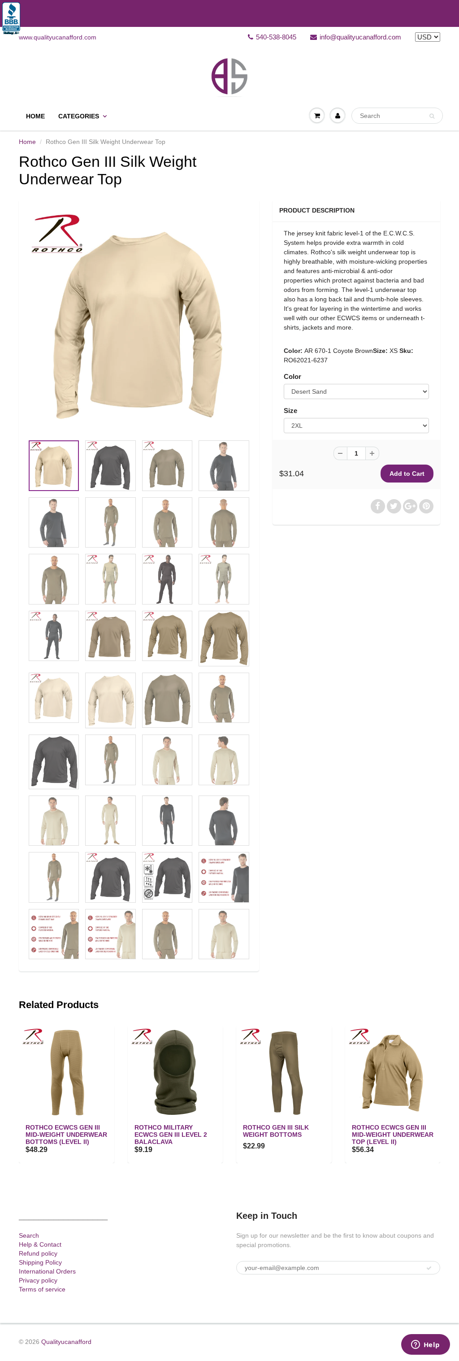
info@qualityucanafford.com (360, 37)
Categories (78, 116)
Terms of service (42, 1289)
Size (290, 410)
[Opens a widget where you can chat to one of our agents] (425, 1345)
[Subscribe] (429, 1268)
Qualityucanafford (66, 1341)
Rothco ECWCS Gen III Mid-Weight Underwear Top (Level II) (392, 1134)
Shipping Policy (40, 1262)
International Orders (47, 1271)
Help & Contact (40, 1244)
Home (35, 116)
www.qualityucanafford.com (57, 37)
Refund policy (38, 1253)
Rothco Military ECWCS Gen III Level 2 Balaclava (170, 1134)
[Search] (432, 116)
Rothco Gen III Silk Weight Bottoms (276, 1131)
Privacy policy (38, 1280)
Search (29, 1235)
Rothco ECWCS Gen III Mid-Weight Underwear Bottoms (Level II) (66, 1134)
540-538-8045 (276, 37)
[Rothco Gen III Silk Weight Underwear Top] (139, 321)
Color (292, 376)
